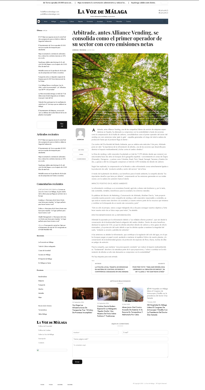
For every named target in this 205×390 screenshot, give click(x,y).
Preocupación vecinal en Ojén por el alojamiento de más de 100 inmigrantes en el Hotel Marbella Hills (52, 227)
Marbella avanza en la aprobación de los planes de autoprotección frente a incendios (52, 72)
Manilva (40, 289)
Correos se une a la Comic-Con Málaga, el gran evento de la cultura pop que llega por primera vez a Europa (52, 192)
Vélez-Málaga (42, 314)
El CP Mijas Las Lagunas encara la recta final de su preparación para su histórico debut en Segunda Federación (52, 39)
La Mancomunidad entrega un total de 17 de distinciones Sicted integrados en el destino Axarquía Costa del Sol (52, 96)
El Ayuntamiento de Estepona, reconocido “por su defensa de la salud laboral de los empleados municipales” (52, 112)
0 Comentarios (81, 159)
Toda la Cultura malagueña (46, 246)
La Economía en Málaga (45, 242)
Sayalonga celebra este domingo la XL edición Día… (141, 2)
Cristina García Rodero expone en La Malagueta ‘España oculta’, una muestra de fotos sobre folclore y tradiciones (107, 311)
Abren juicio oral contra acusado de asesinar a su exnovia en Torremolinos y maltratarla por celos (132, 311)
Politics (40, 208)
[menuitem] (46, 21)
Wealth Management (44, 217)
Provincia (83, 50)
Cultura (60, 384)
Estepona (41, 281)
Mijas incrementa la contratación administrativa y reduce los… (91, 2)
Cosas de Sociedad (44, 250)
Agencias (75, 50)
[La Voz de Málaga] (39, 21)
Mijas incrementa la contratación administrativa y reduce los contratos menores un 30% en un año (52, 56)
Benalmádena (42, 277)
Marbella (41, 293)
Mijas (40, 297)
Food (42, 384)
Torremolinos (42, 310)
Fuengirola (41, 285)
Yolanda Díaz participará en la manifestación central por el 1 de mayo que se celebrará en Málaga (52, 104)
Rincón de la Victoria (44, 306)
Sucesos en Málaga (44, 255)
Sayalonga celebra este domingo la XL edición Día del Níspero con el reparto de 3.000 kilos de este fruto (52, 64)
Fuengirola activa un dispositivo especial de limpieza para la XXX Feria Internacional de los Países (51, 79)
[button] (39, 2)
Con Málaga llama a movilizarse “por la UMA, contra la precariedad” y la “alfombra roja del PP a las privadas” (52, 87)
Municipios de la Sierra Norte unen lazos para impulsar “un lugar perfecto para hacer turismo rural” (52, 202)
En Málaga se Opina (44, 263)
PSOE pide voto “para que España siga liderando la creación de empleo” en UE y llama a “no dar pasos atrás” (149, 269)
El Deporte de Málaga (45, 259)
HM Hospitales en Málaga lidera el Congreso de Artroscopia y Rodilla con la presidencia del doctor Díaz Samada (157, 310)
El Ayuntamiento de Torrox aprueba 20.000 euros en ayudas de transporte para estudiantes (52, 47)
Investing (41, 200)
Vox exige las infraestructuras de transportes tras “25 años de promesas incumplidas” (82, 309)
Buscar (62, 124)
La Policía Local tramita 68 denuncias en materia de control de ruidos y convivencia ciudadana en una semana (111, 269)
